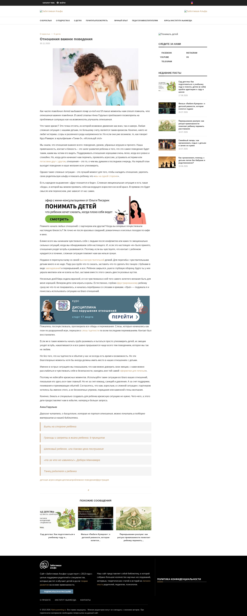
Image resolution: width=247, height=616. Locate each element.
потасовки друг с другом (53, 161)
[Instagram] (192, 3)
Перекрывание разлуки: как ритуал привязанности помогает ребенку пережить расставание (191, 125)
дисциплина (64, 480)
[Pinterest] (196, 3)
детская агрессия (49, 480)
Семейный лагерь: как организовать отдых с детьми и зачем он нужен (192, 143)
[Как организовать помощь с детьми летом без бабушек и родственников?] (167, 162)
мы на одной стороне (106, 176)
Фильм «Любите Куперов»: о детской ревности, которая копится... (95, 537)
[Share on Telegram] (98, 490)
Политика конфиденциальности (179, 579)
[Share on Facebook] (92, 490)
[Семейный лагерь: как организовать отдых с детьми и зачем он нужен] (167, 145)
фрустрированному (127, 283)
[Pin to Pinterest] (96, 490)
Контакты (85, 600)
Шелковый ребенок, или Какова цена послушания (74, 448)
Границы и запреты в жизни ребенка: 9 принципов (74, 437)
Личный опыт (121, 21)
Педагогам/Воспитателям (145, 21)
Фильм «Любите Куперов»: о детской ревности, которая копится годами (192, 106)
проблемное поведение (83, 480)
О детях (78, 21)
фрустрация (102, 480)
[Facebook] (188, 3)
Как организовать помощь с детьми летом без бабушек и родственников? (192, 160)
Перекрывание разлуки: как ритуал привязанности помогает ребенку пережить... (133, 537)
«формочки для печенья (132, 371)
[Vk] (202, 3)
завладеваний (53, 268)
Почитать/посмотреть (97, 21)
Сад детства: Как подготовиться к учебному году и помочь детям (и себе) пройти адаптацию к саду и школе (192, 87)
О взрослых (46, 21)
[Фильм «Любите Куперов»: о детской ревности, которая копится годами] (95, 518)
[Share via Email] (101, 490)
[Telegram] (206, 3)
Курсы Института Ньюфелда (178, 21)
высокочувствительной (92, 260)
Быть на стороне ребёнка (60, 426)
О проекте (45, 600)
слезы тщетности (90, 330)
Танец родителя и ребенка (60, 471)
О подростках (63, 21)
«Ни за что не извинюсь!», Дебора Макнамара (72, 460)
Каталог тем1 (49, 3)
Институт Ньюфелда (65, 600)
